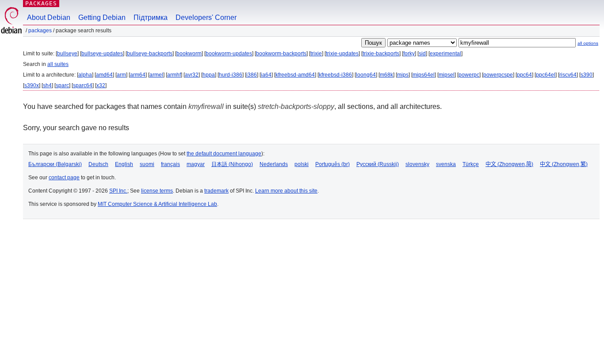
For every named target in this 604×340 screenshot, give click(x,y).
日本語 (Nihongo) (232, 164)
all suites (58, 64)
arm (121, 75)
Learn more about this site (286, 191)
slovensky (417, 164)
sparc (62, 85)
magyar (196, 164)
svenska (446, 164)
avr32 (192, 75)
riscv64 (568, 75)
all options (587, 43)
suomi (147, 164)
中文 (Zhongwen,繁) (564, 164)
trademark (216, 191)
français (170, 164)
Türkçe (471, 164)
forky (409, 53)
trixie (316, 53)
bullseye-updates (102, 53)
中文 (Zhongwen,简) (509, 164)
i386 (251, 75)
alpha (85, 75)
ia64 (266, 75)
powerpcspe (498, 75)
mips (403, 75)
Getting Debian (102, 17)
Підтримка (151, 17)
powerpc (469, 75)
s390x (31, 85)
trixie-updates (342, 53)
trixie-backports (381, 53)
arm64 (137, 75)
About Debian (48, 17)
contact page (64, 177)
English (124, 164)
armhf (174, 75)
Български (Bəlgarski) (55, 164)
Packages (41, 3)
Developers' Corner (206, 17)
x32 (100, 85)
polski (301, 164)
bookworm (189, 53)
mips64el (424, 75)
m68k (386, 75)
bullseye (67, 53)
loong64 (366, 75)
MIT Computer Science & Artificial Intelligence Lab (157, 204)
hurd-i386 (230, 75)
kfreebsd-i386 (335, 75)
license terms (157, 191)
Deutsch (98, 164)
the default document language (224, 154)
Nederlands (274, 164)
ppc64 (524, 75)
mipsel (447, 75)
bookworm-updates (229, 53)
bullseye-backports (149, 53)
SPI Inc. (118, 191)
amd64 (104, 75)
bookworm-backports (281, 53)
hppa (209, 75)
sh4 (47, 85)
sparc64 (82, 85)
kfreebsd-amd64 (295, 75)
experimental (445, 53)
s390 (587, 75)
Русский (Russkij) (377, 164)
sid (422, 53)
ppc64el (545, 75)
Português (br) (332, 164)
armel (156, 75)
